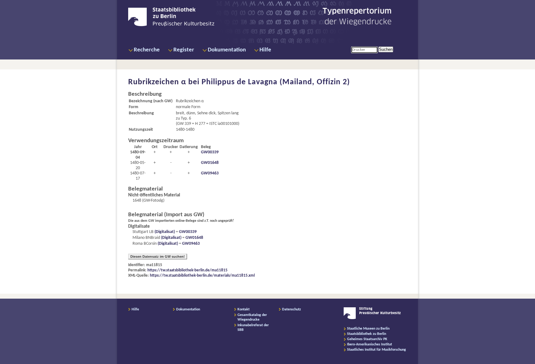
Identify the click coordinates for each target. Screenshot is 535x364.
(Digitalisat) (164, 232)
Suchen (386, 49)
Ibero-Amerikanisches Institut (369, 344)
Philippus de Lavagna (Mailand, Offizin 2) (276, 82)
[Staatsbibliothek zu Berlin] (171, 25)
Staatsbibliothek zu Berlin (366, 334)
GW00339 (210, 152)
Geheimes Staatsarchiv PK (367, 339)
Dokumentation (227, 50)
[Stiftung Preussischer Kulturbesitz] (372, 318)
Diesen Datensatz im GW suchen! (157, 256)
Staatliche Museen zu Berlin (368, 329)
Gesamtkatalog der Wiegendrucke (252, 317)
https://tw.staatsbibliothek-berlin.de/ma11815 (187, 270)
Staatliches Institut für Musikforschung (376, 350)
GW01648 (210, 162)
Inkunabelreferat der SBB (253, 327)
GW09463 (210, 173)
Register (183, 50)
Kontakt (243, 309)
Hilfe (265, 50)
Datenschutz (291, 309)
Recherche (147, 50)
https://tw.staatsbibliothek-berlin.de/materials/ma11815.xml (202, 276)
